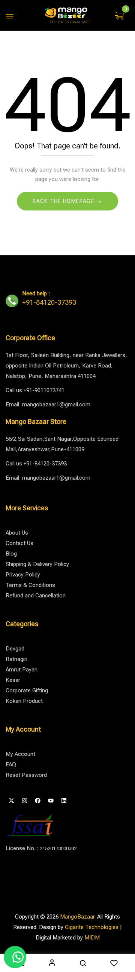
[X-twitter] (11, 800)
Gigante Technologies (91, 927)
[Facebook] (37, 800)
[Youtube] (50, 800)
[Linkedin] (63, 800)
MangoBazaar (77, 916)
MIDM (92, 937)
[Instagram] (24, 800)
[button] (120, 16)
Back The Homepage (64, 201)
